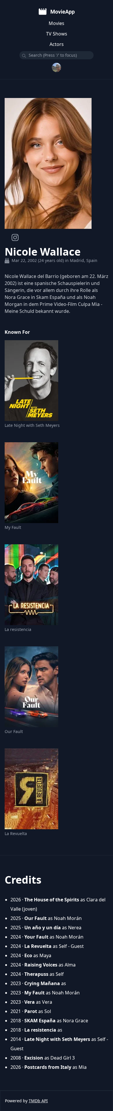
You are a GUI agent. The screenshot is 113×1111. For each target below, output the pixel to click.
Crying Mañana (42, 983)
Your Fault (36, 937)
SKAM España (40, 1020)
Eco (28, 955)
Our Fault (14, 731)
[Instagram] (15, 237)
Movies (56, 23)
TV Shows (56, 34)
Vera (29, 1002)
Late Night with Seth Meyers (32, 425)
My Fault (13, 527)
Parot (30, 1011)
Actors (57, 44)
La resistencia (18, 629)
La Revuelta (16, 833)
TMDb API (38, 1100)
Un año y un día (42, 927)
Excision (33, 1058)
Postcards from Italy (47, 1067)
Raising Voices (40, 965)
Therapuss (36, 974)
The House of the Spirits (51, 899)
